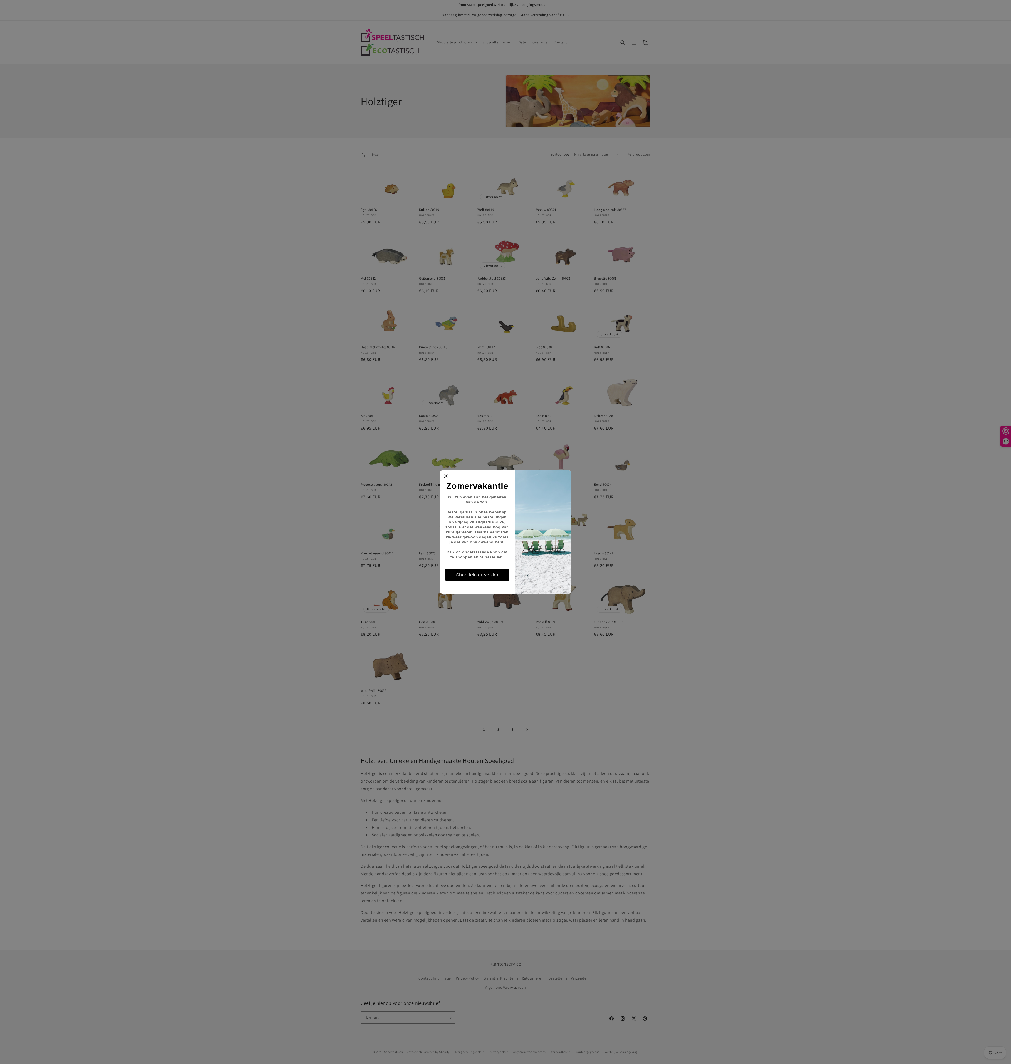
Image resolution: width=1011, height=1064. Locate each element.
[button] (446, 476)
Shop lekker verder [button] (477, 574)
